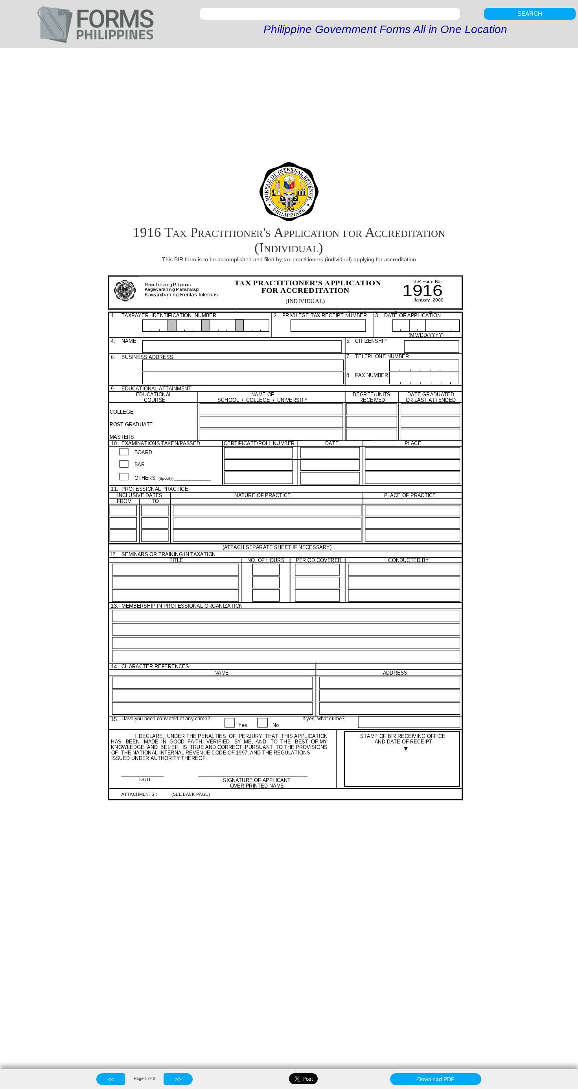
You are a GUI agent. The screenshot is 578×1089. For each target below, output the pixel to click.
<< (111, 1079)
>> (178, 1079)
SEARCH (529, 13)
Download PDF (436, 1079)
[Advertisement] (289, 107)
